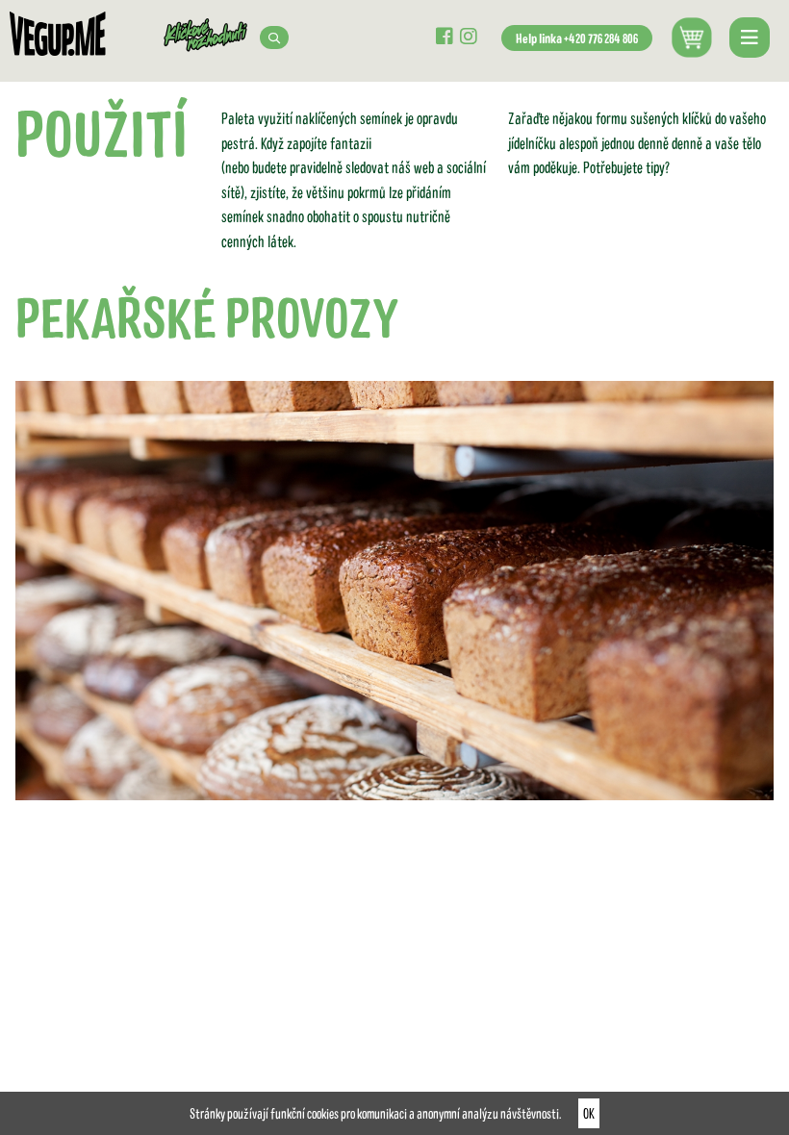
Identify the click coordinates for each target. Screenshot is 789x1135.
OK (589, 1113)
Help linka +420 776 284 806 (577, 38)
